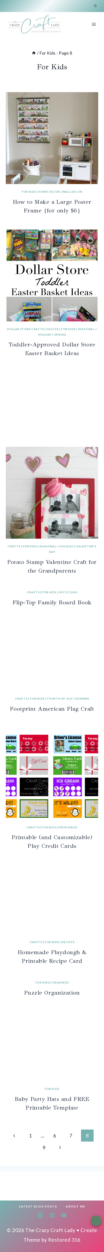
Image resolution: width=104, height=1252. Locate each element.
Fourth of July (60, 698)
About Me (75, 1206)
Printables (68, 827)
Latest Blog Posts (38, 1206)
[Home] (34, 53)
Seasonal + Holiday (56, 546)
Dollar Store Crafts (25, 329)
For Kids (29, 191)
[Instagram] (40, 1215)
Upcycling (68, 592)
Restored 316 (64, 1240)
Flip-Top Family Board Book (52, 602)
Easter (52, 329)
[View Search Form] (95, 6)
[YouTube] (64, 1215)
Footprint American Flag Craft (52, 708)
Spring (60, 334)
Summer (82, 698)
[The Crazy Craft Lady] (35, 24)
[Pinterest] (52, 1215)
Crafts (13, 546)
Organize (60, 982)
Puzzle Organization (52, 992)
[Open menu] (93, 24)
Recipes (67, 942)
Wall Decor (72, 191)
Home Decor (49, 191)
